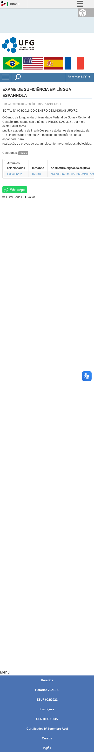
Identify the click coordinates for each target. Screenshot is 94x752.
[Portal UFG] (18, 45)
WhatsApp (17, 190)
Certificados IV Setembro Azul (47, 728)
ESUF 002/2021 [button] (47, 699)
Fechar (79, 19)
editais (23, 153)
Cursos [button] (47, 738)
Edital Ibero (14, 174)
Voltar (31, 197)
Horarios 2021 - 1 (47, 690)
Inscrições (47, 709)
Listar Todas (13, 197)
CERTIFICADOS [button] (47, 719)
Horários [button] (47, 680)
